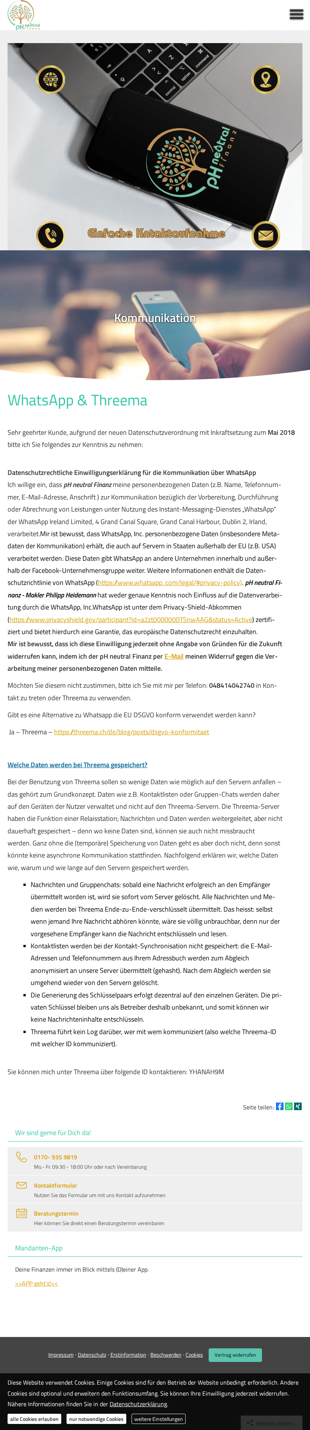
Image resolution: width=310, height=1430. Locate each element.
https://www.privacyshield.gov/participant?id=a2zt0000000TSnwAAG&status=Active (130, 619)
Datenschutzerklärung (138, 1403)
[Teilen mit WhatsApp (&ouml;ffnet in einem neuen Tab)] (289, 1106)
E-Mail (174, 656)
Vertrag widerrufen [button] (235, 1355)
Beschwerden (165, 1355)
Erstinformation (128, 1355)
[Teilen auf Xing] (298, 1106)
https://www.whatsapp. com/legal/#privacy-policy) (170, 582)
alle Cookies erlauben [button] (34, 1419)
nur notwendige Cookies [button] (96, 1419)
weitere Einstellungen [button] (158, 1419)
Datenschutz (92, 1355)
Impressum (61, 1355)
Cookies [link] (194, 1355)
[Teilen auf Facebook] (280, 1106)
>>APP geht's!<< (36, 1283)
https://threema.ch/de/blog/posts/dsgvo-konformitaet (131, 732)
